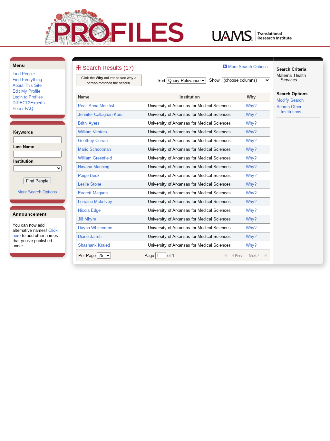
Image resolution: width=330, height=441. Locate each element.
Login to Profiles (28, 97)
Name (83, 97)
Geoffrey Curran (93, 140)
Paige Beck (89, 175)
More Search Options (37, 192)
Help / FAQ (23, 108)
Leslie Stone (89, 184)
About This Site (27, 85)
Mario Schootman (94, 149)
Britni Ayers (89, 123)
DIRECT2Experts (29, 102)
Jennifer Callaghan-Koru (100, 114)
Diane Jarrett (90, 236)
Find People (24, 73)
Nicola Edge (89, 210)
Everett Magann (93, 192)
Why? (251, 105)
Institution (190, 97)
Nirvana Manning (93, 166)
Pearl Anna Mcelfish (96, 105)
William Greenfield (95, 158)
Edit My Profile (26, 91)
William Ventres (92, 131)
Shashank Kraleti (94, 245)
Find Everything (27, 79)
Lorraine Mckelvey (95, 201)
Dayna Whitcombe (95, 227)
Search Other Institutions (289, 109)
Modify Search (290, 100)
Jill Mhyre (87, 219)
